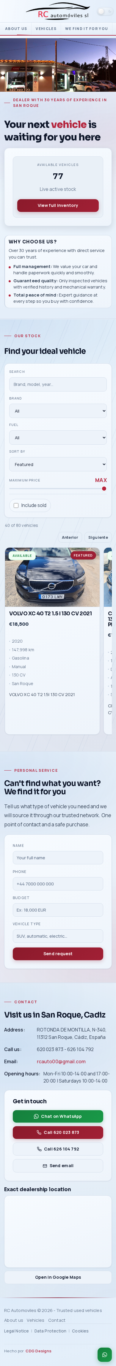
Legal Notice (16, 1331)
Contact (57, 1320)
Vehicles (46, 28)
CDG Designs (38, 1351)
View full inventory (58, 205)
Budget (21, 897)
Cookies (80, 1331)
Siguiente (98, 537)
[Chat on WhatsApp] (105, 1355)
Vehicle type (27, 923)
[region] (58, 642)
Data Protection (50, 1331)
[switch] (105, 11)
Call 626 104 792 (61, 1148)
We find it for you (86, 28)
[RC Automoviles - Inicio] (58, 11)
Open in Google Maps (58, 1277)
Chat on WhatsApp (61, 1116)
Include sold (33, 505)
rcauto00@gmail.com (61, 1061)
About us (16, 28)
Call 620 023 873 (61, 1132)
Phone (19, 871)
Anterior (70, 537)
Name (18, 845)
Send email (62, 1165)
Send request (58, 953)
